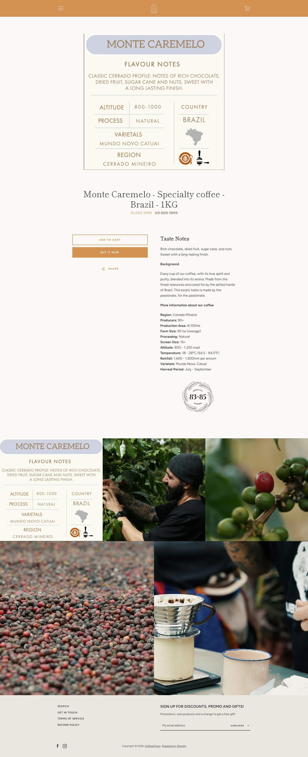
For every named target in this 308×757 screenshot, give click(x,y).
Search (63, 706)
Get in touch (68, 712)
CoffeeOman (152, 746)
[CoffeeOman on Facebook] (58, 746)
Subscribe (238, 725)
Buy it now (110, 252)
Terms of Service (71, 718)
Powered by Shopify (174, 746)
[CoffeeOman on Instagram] (65, 746)
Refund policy (69, 724)
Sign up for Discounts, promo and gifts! (202, 706)
